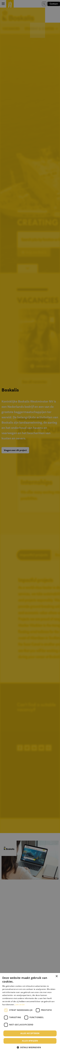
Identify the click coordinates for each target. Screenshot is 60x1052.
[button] (30, 1047)
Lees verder (20, 1004)
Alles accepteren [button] (29, 1033)
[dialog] (30, 1012)
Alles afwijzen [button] (30, 1040)
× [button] (56, 976)
